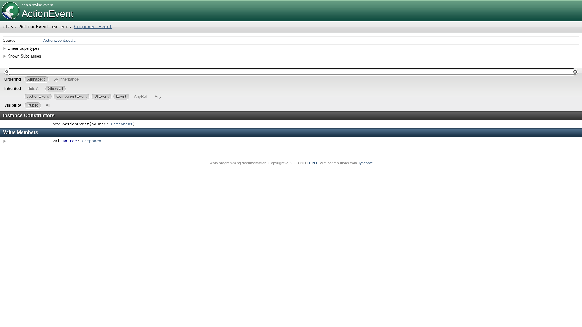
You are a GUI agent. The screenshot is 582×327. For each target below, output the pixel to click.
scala (26, 5)
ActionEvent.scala (59, 40)
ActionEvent (47, 13)
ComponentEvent (93, 26)
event (48, 5)
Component (122, 124)
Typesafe (365, 163)
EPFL (313, 163)
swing (37, 5)
